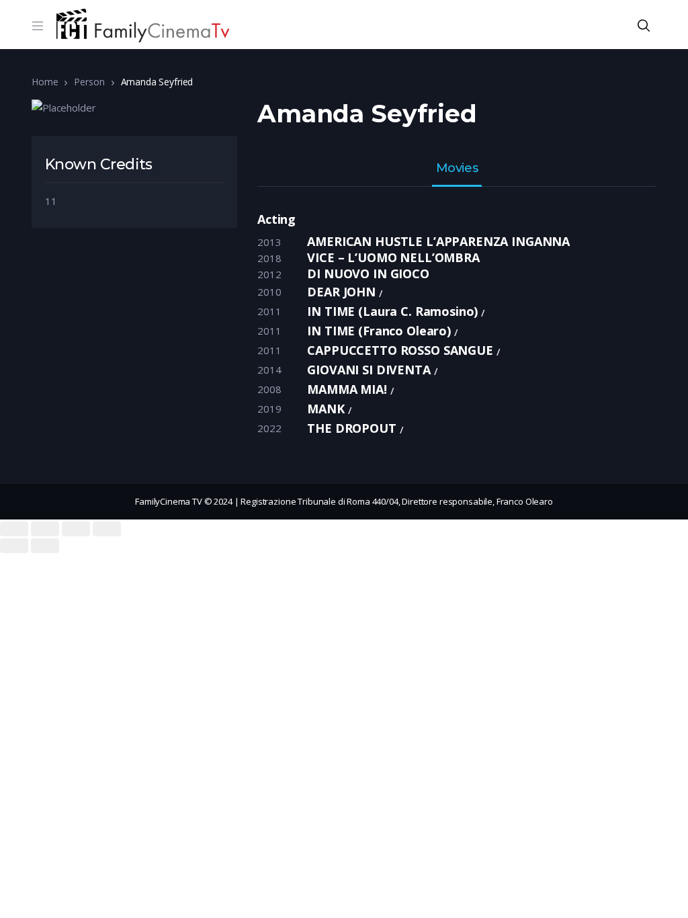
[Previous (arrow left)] (14, 545)
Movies (457, 168)
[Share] (45, 528)
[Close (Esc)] (14, 528)
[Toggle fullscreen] (76, 528)
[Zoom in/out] (107, 528)
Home (45, 81)
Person (89, 81)
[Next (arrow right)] (45, 545)
